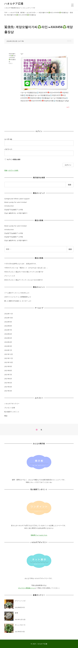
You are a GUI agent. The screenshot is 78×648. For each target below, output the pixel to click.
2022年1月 (8, 350)
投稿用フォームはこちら (39, 535)
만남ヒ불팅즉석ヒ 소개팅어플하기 (15, 213)
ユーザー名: (8, 139)
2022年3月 (8, 346)
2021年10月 (8, 362)
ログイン (68, 165)
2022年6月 (8, 334)
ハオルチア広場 (13, 3)
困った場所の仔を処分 (11, 301)
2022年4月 (8, 342)
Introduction (9, 206)
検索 (70, 249)
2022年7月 (8, 330)
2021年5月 (8, 383)
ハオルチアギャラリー (11, 404)
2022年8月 (8, 326)
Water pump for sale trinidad (15, 202)
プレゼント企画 (9, 408)
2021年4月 (8, 387)
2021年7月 (8, 375)
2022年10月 (8, 318)
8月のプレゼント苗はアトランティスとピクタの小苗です (23, 280)
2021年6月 (8, 379)
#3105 (69, 41)
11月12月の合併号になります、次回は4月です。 (20, 264)
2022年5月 (8, 338)
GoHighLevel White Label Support (17, 199)
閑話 (5, 416)
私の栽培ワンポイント (11, 412)
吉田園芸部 (24, 297)
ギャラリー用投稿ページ (26, 588)
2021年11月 (8, 358)
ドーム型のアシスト (11, 293)
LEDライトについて (11, 297)
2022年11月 (8, 314)
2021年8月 (8, 370)
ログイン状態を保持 (13, 159)
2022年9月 (8, 322)
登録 (5, 170)
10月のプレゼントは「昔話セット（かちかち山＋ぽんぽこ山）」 (26, 268)
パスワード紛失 (13, 170)
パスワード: (8, 149)
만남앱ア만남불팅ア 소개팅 (13, 209)
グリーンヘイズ (9, 276)
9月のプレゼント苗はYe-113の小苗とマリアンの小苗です (23, 272)
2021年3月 (8, 391)
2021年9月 (8, 366)
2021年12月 (8, 354)
